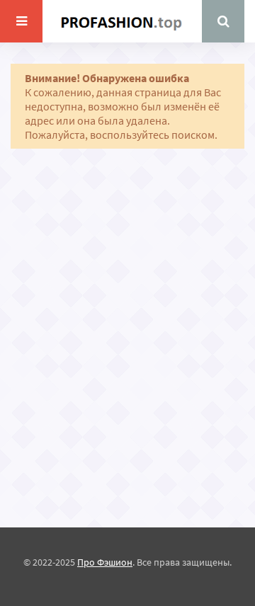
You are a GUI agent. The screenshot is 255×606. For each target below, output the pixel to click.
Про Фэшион (104, 562)
